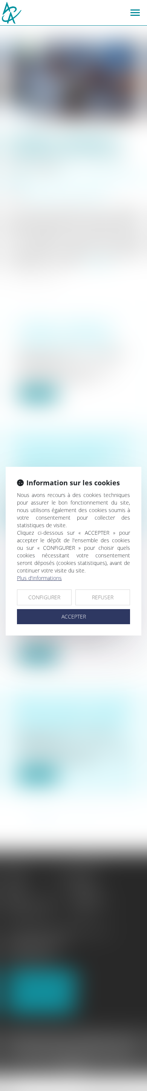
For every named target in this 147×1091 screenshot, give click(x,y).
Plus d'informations (39, 578)
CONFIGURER (44, 597)
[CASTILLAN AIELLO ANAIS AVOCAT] (44, 13)
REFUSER (102, 597)
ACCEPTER (73, 616)
